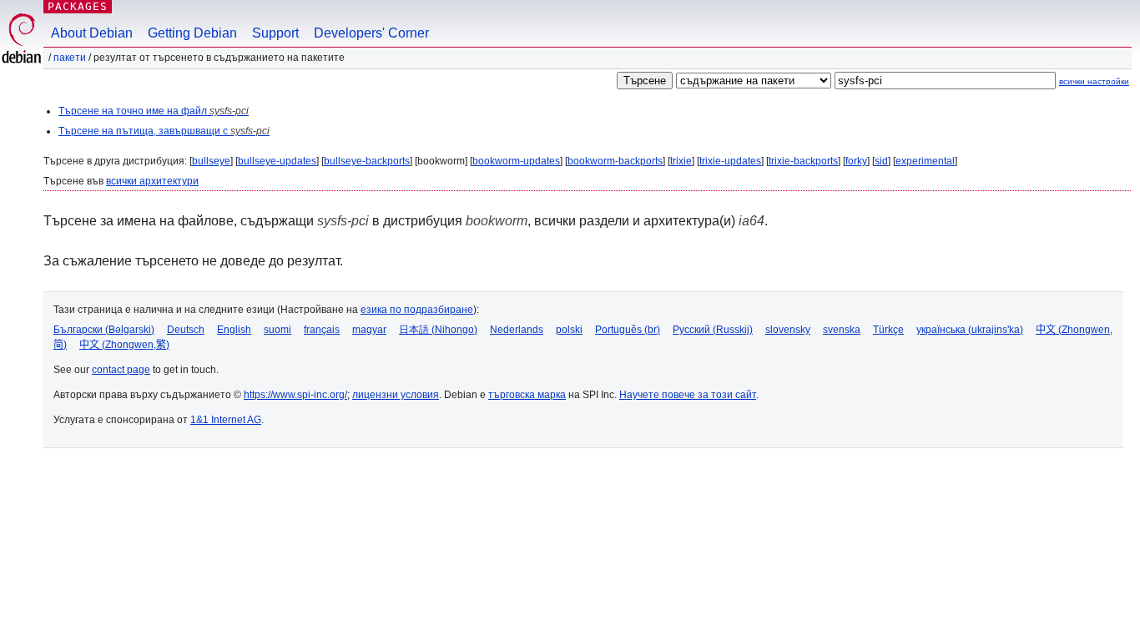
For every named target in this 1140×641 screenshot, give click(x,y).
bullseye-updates (277, 161)
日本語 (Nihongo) (438, 330)
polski (569, 330)
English (234, 330)
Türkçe (888, 330)
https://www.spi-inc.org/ (295, 395)
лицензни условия (395, 395)
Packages (78, 6)
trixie (681, 161)
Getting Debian (192, 33)
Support (275, 33)
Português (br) (627, 330)
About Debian (92, 33)
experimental (925, 161)
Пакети (69, 57)
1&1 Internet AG (225, 420)
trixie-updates (730, 161)
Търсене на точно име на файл (153, 111)
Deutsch (185, 330)
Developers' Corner (371, 33)
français (322, 330)
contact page (121, 370)
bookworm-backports (615, 161)
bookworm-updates (516, 161)
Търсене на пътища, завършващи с (164, 131)
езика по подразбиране (417, 309)
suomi (277, 330)
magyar (369, 330)
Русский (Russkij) (713, 330)
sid (881, 161)
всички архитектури (152, 181)
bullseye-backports (367, 161)
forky (856, 161)
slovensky (787, 330)
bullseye (211, 161)
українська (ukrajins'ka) (969, 330)
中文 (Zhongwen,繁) (124, 345)
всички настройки (1094, 81)
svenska (841, 330)
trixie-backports (803, 161)
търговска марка (527, 395)
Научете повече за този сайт (687, 395)
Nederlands (516, 330)
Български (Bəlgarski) (103, 330)
